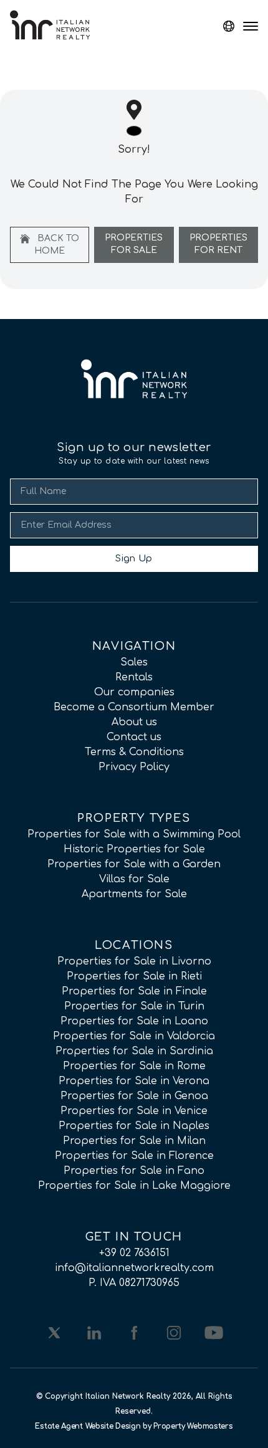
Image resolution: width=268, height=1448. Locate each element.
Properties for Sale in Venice (134, 1111)
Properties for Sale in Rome (134, 1066)
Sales (134, 662)
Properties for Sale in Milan (134, 1140)
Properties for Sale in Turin (134, 1006)
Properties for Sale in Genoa (134, 1096)
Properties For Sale (134, 244)
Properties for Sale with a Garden (134, 864)
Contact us (134, 737)
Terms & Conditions (134, 752)
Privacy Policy (134, 767)
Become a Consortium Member (134, 707)
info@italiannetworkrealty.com (134, 1268)
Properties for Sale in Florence (134, 1155)
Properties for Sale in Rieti (134, 976)
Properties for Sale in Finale (134, 991)
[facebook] (134, 1332)
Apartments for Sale (134, 894)
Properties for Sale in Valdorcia (134, 1036)
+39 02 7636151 (134, 1253)
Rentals (134, 677)
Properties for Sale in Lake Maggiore (134, 1185)
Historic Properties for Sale (134, 849)
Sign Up (133, 558)
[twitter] (54, 1332)
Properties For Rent (218, 244)
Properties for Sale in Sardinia (134, 1051)
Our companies (134, 692)
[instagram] (174, 1332)
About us (134, 722)
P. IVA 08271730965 (134, 1282)
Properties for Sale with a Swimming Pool (134, 834)
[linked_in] (94, 1332)
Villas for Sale (134, 879)
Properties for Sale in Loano (134, 1021)
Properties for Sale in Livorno (134, 961)
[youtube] (214, 1333)
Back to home (56, 244)
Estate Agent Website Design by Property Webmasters (133, 1426)
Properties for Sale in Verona (134, 1081)
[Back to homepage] (50, 25)
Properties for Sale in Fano (134, 1170)
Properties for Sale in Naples (134, 1125)
